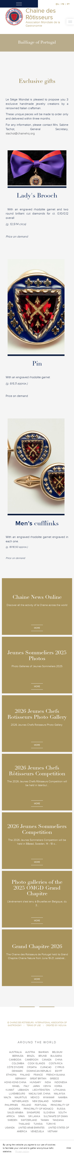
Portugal (41, 1105)
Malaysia (59, 1093)
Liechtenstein (41, 1089)
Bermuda (17, 1055)
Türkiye (51, 1123)
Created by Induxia (56, 1025)
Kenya (47, 1086)
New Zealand (40, 1101)
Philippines (11, 1105)
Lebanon (23, 1089)
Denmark (17, 1071)
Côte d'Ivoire (15, 1067)
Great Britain (38, 1078)
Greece (54, 1078)
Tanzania (58, 1120)
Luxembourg (17, 1093)
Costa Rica (55, 1063)
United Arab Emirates (31, 1127)
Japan (36, 1086)
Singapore (33, 1112)
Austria (30, 1052)
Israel (16, 1086)
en (57, 4)
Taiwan (45, 1120)
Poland (26, 1105)
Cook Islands (36, 1063)
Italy (26, 1086)
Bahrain (44, 1052)
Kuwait (10, 1089)
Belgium (57, 1052)
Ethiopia (11, 1074)
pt (68, 4)
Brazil (31, 1055)
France (38, 1074)
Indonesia (60, 1082)
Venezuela (37, 1131)
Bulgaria (56, 1055)
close (68, 1148)
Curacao (45, 1067)
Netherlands (20, 1101)
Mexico (35, 1097)
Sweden (12, 1120)
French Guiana (55, 1074)
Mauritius (21, 1097)
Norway (57, 1101)
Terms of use (34, 1025)
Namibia (62, 1097)
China (58, 1059)
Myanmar (48, 1097)
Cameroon (31, 1059)
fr (62, 4)
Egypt (58, 1071)
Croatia (32, 1067)
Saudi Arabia (15, 1112)
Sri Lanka (34, 1116)
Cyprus (59, 1067)
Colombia (18, 1063)
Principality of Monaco (38, 1108)
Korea (58, 1086)
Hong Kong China (15, 1082)
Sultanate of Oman (56, 1116)
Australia (15, 1052)
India (48, 1082)
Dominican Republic (39, 1071)
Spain (21, 1116)
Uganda (10, 1127)
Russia (61, 1108)
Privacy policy (22, 1151)
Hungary (35, 1082)
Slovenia (49, 1112)
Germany (20, 1078)
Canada (46, 1059)
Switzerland (29, 1120)
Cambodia (15, 1059)
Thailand (24, 1123)
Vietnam (52, 1131)
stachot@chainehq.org (20, 133)
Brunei (43, 1055)
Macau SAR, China (39, 1093)
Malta (7, 1097)
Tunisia (38, 1123)
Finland (25, 1074)
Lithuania (59, 1089)
